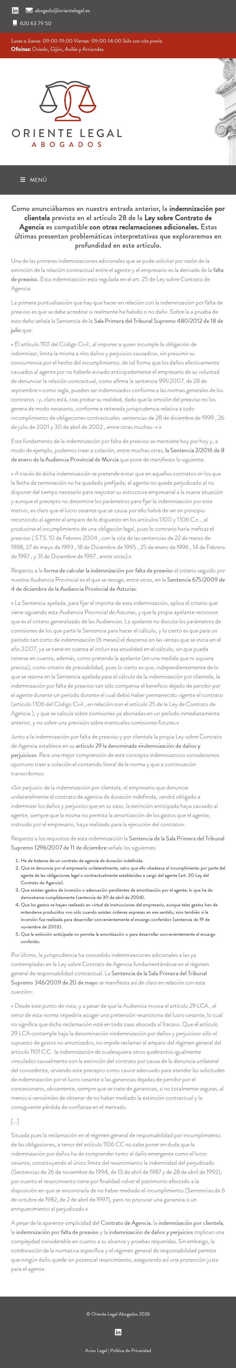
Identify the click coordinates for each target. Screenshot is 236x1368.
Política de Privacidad (130, 1350)
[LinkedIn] (15, 10)
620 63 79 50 (35, 23)
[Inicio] (66, 109)
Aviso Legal (96, 1350)
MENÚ (38, 179)
